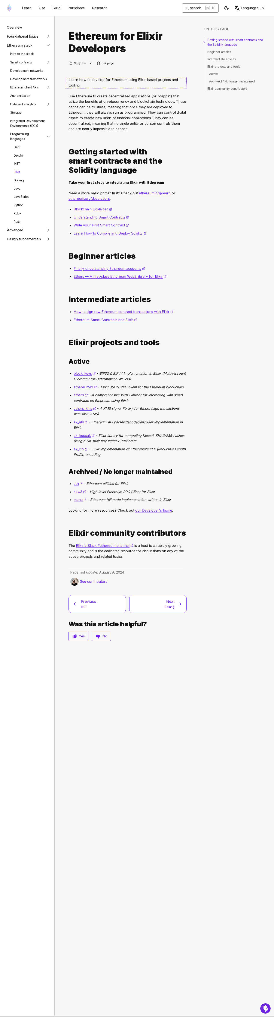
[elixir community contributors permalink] (66, 533)
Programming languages (19, 136)
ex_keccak (84, 435)
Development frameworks (28, 79)
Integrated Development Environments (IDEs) (27, 123)
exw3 (80, 492)
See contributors (93, 581)
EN (252, 8)
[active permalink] (66, 361)
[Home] (9, 8)
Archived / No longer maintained (232, 81)
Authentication (20, 95)
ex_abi (81, 422)
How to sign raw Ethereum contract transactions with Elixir (123, 312)
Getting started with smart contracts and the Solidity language (235, 42)
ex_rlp (81, 449)
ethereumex (85, 387)
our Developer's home (153, 510)
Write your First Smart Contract (101, 225)
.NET (17, 163)
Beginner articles (219, 52)
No (104, 636)
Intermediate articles (221, 59)
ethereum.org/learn (155, 193)
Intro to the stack (22, 54)
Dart (16, 147)
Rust (17, 221)
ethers (81, 395)
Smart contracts (21, 62)
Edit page (105, 63)
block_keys (85, 373)
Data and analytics (23, 104)
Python (19, 205)
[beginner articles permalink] (66, 256)
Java (17, 188)
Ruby (17, 213)
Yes (82, 636)
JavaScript (21, 196)
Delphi (18, 155)
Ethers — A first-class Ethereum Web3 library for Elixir (120, 276)
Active (213, 74)
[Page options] (90, 63)
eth (78, 483)
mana (80, 499)
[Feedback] (265, 1008)
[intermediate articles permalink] (66, 299)
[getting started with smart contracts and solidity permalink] (66, 161)
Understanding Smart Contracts (101, 217)
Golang (19, 180)
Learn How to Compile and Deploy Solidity (110, 233)
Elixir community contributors (227, 88)
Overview (14, 27)
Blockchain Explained (93, 209)
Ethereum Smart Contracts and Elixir (105, 320)
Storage (16, 112)
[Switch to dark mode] (226, 8)
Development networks (26, 70)
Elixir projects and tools (223, 66)
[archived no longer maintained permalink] (66, 472)
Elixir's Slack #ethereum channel (104, 545)
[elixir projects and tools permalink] (66, 342)
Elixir (17, 172)
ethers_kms (85, 408)
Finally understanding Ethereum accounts (109, 268)
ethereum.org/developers (89, 198)
